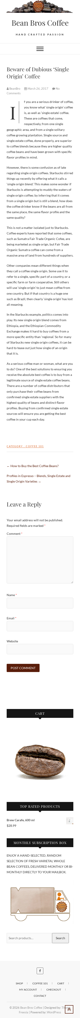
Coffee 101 (35, 446)
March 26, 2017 (38, 88)
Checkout (53, 989)
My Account (28, 989)
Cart (60, 983)
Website (12, 641)
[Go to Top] (69, 1009)
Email (11, 618)
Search (60, 938)
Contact (40, 995)
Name (12, 595)
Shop (19, 983)
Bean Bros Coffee (40, 22)
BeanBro (15, 88)
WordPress (54, 1012)
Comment (14, 533)
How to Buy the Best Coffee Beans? (33, 466)
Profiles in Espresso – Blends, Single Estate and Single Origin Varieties (38, 478)
